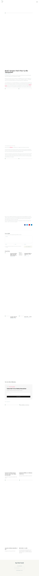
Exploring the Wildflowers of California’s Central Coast (28, 254)
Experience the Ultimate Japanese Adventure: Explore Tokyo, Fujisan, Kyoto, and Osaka (13, 254)
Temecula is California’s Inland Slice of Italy (13, 317)
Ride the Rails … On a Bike (28, 316)
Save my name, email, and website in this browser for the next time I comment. (13, 246)
